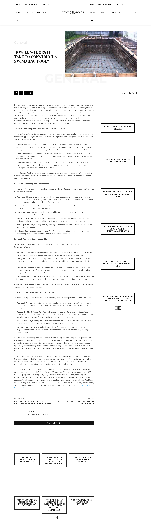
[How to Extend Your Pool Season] (118, 115)
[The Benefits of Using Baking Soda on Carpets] (81, 440)
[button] (135, 12)
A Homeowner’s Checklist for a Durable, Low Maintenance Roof (54, 460)
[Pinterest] (26, 93)
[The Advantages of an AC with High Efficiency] (81, 483)
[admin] (20, 413)
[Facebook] (16, 93)
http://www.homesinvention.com (38, 414)
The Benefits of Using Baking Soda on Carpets (81, 459)
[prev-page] (52, 517)
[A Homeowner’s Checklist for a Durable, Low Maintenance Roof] (54, 440)
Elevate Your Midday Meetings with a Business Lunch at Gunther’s (27, 503)
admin (32, 411)
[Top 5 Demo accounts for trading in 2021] (118, 147)
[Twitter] (21, 93)
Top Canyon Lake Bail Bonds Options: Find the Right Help (118, 194)
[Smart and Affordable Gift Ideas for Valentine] (27, 440)
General (20, 42)
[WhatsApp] (30, 93)
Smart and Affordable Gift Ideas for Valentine (26, 459)
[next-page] (56, 517)
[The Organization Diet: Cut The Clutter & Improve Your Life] (118, 250)
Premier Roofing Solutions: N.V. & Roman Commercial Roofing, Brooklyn (33, 403)
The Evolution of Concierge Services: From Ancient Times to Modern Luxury (118, 298)
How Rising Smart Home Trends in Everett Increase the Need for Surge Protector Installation (54, 505)
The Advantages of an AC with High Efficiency (81, 502)
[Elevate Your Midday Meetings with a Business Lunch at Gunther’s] (27, 483)
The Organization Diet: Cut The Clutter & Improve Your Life (118, 263)
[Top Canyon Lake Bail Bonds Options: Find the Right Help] (118, 180)
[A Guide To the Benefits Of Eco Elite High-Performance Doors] (118, 215)
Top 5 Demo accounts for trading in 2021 (118, 160)
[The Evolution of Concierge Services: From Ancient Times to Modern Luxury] (118, 284)
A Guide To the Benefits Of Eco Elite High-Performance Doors (118, 229)
